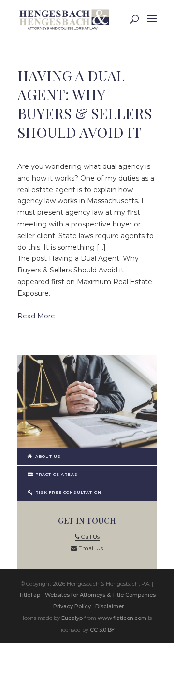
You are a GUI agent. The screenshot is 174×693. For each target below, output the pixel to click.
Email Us (90, 548)
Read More (36, 316)
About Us (47, 456)
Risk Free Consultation (68, 492)
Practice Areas (56, 474)
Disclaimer (109, 606)
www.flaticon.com (122, 618)
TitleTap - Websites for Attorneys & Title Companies (87, 594)
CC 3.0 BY (102, 629)
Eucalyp (72, 618)
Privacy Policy (72, 606)
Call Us (89, 536)
